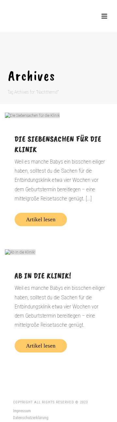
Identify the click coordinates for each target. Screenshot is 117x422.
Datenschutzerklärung (30, 417)
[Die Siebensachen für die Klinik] (58, 115)
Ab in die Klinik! (43, 275)
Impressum (22, 411)
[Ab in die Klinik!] (58, 252)
